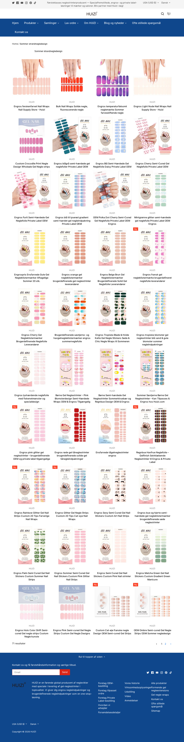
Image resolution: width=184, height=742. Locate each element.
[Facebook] (136, 727)
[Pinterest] (149, 727)
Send (166, 718)
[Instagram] (145, 727)
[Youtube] (140, 727)
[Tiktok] (154, 727)
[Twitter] (131, 727)
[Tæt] (174, 696)
